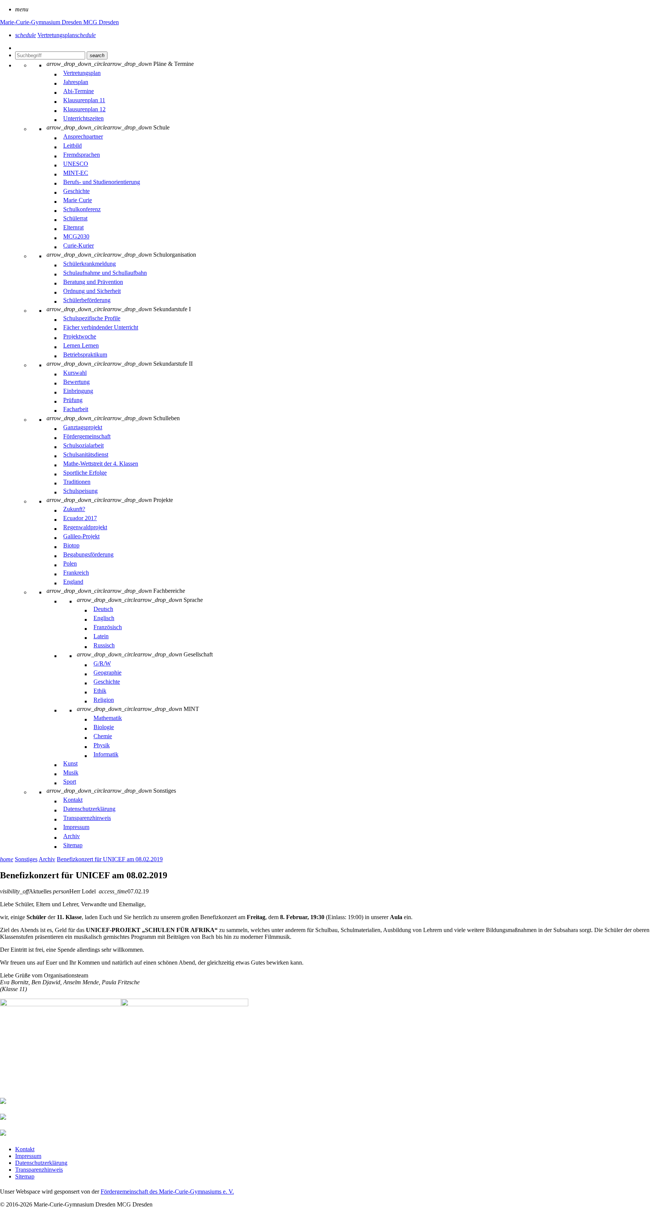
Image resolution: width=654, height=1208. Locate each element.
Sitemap (24, 1176)
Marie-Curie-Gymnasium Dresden (41, 22)
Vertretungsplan (66, 35)
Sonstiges (26, 859)
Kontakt (24, 1149)
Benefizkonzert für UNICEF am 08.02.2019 (110, 859)
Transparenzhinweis (39, 1169)
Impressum (28, 1156)
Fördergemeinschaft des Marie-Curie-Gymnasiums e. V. (167, 1191)
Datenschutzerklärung (41, 1163)
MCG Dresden (101, 22)
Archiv (47, 859)
